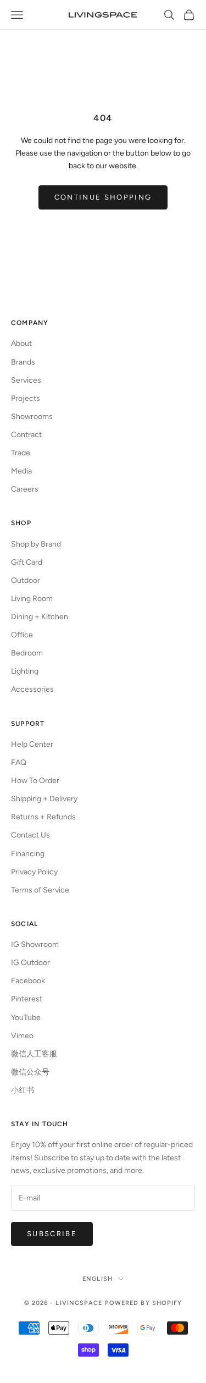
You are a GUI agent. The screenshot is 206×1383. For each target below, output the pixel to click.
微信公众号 (30, 1072)
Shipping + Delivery (44, 798)
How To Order (35, 780)
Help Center (32, 744)
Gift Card (26, 562)
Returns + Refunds (43, 817)
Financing (27, 853)
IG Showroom (35, 944)
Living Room (32, 598)
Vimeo (22, 1035)
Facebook (28, 980)
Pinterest (26, 999)
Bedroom (27, 653)
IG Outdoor (30, 962)
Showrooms (32, 416)
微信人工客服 (34, 1054)
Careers (24, 489)
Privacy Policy (34, 872)
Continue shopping (103, 197)
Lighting (24, 671)
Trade (20, 453)
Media (21, 471)
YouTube (26, 1017)
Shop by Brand (36, 544)
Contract (26, 434)
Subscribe (52, 1234)
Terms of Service (40, 890)
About (21, 343)
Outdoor (25, 580)
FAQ (18, 762)
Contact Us (30, 835)
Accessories (32, 689)
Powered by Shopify (143, 1303)
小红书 (22, 1090)
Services (26, 380)
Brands (23, 362)
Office (22, 635)
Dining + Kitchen (39, 616)
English (97, 1278)
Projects (25, 398)
